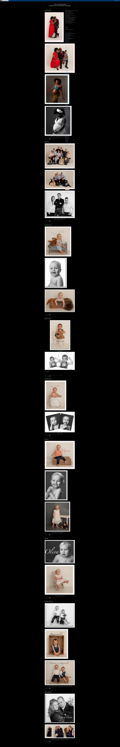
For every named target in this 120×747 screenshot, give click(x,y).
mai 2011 (66, 55)
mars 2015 (66, 104)
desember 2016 (67, 125)
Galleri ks (66, 28)
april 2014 (66, 92)
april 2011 (66, 54)
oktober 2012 (67, 73)
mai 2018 (66, 141)
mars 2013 (66, 78)
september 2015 (67, 110)
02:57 (62, 375)
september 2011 (67, 59)
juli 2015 (66, 108)
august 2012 (66, 71)
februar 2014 (67, 90)
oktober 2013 (67, 86)
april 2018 (66, 140)
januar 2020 (66, 160)
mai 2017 (66, 129)
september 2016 (67, 122)
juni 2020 (66, 162)
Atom (68, 192)
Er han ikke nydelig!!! (68, 37)
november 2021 (67, 178)
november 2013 (67, 87)
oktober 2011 (67, 60)
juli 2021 (66, 174)
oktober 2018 (67, 145)
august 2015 (66, 109)
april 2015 (66, 105)
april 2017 (66, 128)
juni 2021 (66, 173)
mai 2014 (66, 93)
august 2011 (66, 58)
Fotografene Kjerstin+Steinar (69, 29)
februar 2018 (67, 138)
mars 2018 (66, 139)
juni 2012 (66, 69)
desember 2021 (67, 179)
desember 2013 (67, 88)
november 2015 (67, 112)
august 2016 (66, 121)
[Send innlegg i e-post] (49, 221)
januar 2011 (66, 51)
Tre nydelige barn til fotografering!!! (70, 33)
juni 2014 (66, 94)
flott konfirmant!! (67, 39)
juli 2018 (66, 143)
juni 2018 (66, 142)
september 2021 (67, 176)
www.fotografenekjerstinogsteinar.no (71, 10)
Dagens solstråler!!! (67, 34)
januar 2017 (66, 126)
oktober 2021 (67, 177)
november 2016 (67, 124)
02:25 (62, 434)
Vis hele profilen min (68, 23)
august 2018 (66, 144)
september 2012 (67, 72)
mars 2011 (66, 53)
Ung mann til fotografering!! (69, 38)
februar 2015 (67, 103)
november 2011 (67, 61)
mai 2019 (66, 153)
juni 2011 (66, 56)
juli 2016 (66, 120)
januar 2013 (66, 76)
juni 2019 (66, 154)
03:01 (62, 687)
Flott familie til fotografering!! (69, 35)
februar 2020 (67, 161)
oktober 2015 (67, 111)
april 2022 (66, 181)
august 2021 (66, 175)
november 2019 (67, 158)
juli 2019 (66, 155)
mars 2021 (66, 171)
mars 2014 (66, 91)
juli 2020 (66, 163)
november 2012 (67, 74)
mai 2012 (66, 68)
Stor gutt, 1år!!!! (67, 36)
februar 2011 (66, 52)
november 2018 (67, 146)
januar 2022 (66, 180)
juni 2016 (66, 119)
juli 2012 (66, 70)
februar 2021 (67, 170)
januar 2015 (66, 102)
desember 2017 (67, 137)
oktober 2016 (67, 123)
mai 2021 (66, 172)
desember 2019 (67, 159)
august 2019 (66, 156)
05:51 (62, 220)
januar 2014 (66, 89)
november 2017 (67, 136)
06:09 (62, 740)
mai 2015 (66, 106)
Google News (67, 27)
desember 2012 (67, 75)
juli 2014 (66, 95)
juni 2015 (66, 107)
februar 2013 (67, 77)
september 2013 (67, 85)
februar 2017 (67, 127)
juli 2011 (66, 57)
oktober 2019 (67, 157)
